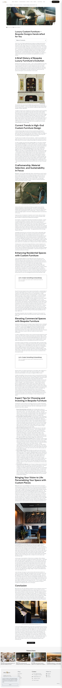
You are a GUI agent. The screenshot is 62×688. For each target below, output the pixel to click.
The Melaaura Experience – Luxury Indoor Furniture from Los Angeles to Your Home (54, 664)
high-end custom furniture (27, 130)
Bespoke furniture (18, 63)
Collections (40, 1)
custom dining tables (27, 48)
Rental (32, 1)
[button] (45, 40)
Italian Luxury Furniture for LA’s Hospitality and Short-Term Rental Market (23, 664)
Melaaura (11, 4)
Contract (28, 1)
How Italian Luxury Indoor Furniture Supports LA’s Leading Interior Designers (38, 664)
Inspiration (15, 27)
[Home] (4, 2)
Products (16, 1)
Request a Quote (56, 1)
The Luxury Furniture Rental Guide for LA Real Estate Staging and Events (8, 664)
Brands (35, 1)
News (44, 1)
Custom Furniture (22, 1)
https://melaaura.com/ (33, 43)
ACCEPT (10, 684)
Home (13, 1)
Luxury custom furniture (19, 559)
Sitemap (58, 683)
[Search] (50, 1)
